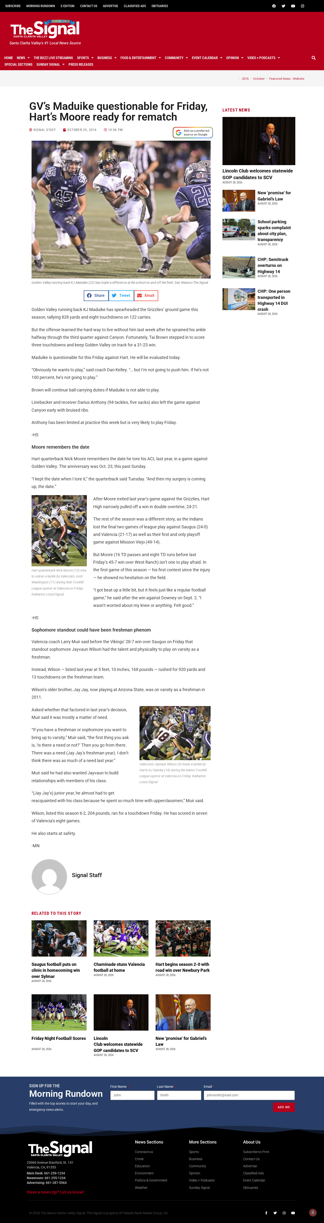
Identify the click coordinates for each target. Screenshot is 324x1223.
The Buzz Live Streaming (53, 58)
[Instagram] (302, 5)
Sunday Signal (48, 64)
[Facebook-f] (266, 1213)
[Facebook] (274, 5)
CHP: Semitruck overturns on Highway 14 (273, 265)
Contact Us (88, 6)
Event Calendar (205, 58)
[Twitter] (283, 5)
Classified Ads (135, 6)
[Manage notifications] (313, 1212)
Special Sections (18, 64)
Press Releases (81, 64)
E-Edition (67, 6)
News (21, 58)
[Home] (236, 78)
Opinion (232, 58)
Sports (83, 58)
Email (208, 1086)
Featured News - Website (286, 78)
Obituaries (160, 6)
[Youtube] (293, 5)
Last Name (165, 1086)
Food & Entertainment (138, 58)
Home (8, 58)
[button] (313, 58)
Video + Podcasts (261, 58)
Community (174, 58)
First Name (118, 1086)
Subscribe (13, 6)
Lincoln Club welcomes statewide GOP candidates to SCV (118, 1044)
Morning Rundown (40, 6)
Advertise (110, 6)
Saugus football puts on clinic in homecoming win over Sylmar (56, 970)
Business (104, 58)
